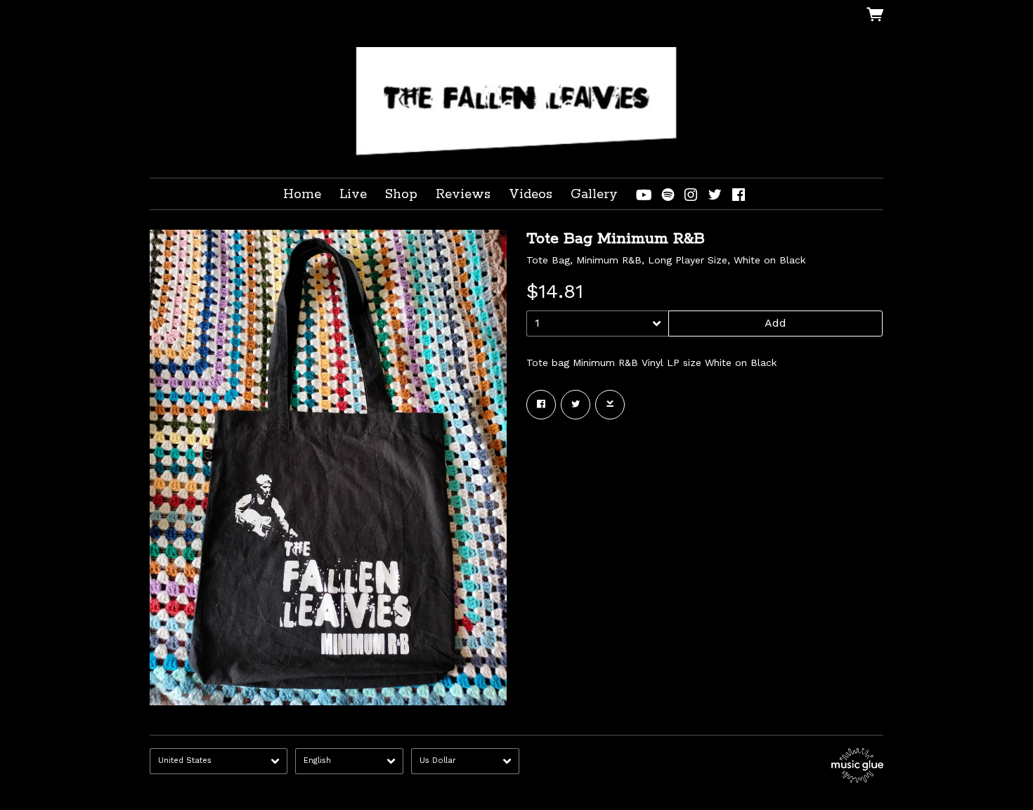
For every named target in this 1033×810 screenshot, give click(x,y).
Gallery (594, 194)
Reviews (463, 194)
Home (302, 194)
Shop (401, 194)
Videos (530, 194)
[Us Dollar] (465, 761)
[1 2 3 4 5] (597, 324)
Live (353, 194)
